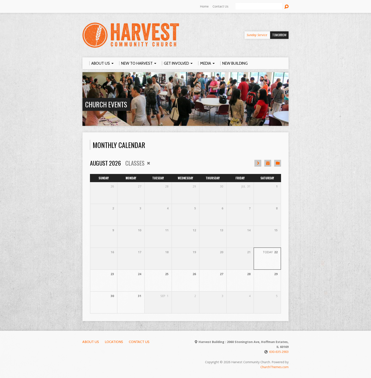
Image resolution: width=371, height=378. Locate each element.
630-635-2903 (279, 352)
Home (204, 6)
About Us (90, 342)
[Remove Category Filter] (148, 163)
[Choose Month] (267, 163)
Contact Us (220, 6)
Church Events (106, 104)
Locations (114, 342)
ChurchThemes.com (274, 367)
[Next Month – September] (257, 163)
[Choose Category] (277, 163)
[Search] (286, 7)
